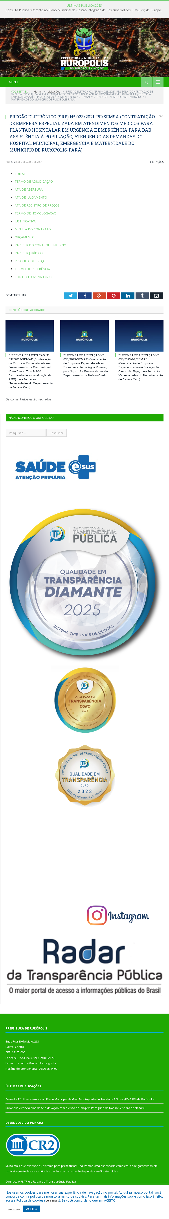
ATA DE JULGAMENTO (31, 197)
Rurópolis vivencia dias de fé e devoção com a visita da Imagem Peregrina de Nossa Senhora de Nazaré (75, 1108)
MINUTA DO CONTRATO (33, 229)
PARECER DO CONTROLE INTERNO (40, 245)
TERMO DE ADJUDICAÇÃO (34, 181)
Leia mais (52, 1200)
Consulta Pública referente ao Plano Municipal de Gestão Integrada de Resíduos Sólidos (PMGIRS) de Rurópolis (85, 10)
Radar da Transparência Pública (54, 1181)
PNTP (24, 1181)
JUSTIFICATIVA (25, 221)
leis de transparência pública (75, 1171)
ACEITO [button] (31, 1209)
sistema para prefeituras (59, 1166)
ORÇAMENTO (25, 237)
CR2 (13, 161)
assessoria (108, 1166)
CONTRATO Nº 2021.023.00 (34, 277)
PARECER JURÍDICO (29, 253)
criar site (32, 1166)
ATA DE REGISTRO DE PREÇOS (37, 205)
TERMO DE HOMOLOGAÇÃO (35, 213)
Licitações (156, 161)
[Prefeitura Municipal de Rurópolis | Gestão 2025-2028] (84, 48)
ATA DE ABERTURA (29, 189)
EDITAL (20, 174)
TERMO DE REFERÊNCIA (32, 269)
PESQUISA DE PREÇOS (31, 261)
